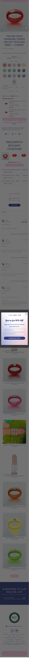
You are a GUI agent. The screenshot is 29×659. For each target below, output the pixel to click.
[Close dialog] (26, 314)
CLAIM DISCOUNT (14, 338)
